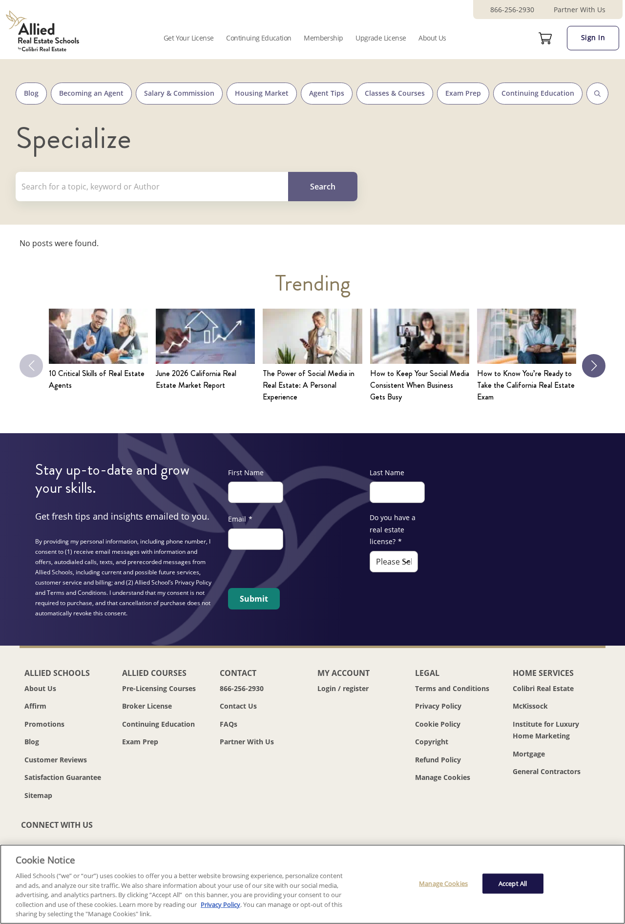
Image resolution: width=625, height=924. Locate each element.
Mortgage (529, 753)
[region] (312, 884)
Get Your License (188, 37)
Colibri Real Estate (543, 688)
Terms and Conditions (452, 688)
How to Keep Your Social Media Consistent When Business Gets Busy (419, 385)
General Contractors (547, 771)
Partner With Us (579, 9)
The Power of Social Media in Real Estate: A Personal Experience (308, 385)
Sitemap (38, 795)
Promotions (44, 724)
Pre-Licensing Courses (159, 688)
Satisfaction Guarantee (62, 777)
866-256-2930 (512, 9)
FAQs (228, 724)
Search (597, 94)
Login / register (343, 688)
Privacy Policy (438, 706)
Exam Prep (463, 93)
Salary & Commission (179, 93)
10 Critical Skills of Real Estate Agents (97, 379)
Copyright (431, 741)
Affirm (35, 706)
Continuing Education (258, 37)
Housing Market (262, 93)
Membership (323, 37)
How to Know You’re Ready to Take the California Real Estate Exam (526, 385)
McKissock (530, 706)
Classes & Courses (395, 93)
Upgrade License (380, 37)
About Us (432, 37)
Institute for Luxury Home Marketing (546, 730)
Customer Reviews (55, 759)
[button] (593, 366)
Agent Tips (326, 93)
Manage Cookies (442, 778)
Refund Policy (438, 759)
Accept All (513, 883)
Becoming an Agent (91, 93)
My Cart (545, 38)
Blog (31, 93)
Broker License (147, 706)
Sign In (593, 37)
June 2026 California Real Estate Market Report (196, 379)
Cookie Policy (437, 724)
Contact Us (238, 706)
